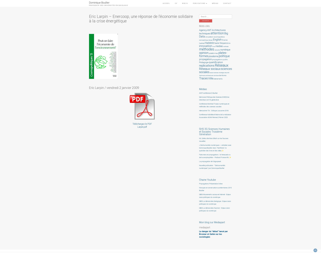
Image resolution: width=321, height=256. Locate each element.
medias (219, 46)
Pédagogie (204, 62)
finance (224, 40)
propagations (217, 59)
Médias (215, 3)
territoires (222, 75)
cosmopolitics (219, 37)
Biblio (185, 3)
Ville (210, 78)
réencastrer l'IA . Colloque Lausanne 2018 (213, 111)
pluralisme (213, 56)
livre (214, 46)
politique (224, 56)
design (211, 40)
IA (229, 43)
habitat (202, 43)
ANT (209, 30)
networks (217, 50)
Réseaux (221, 65)
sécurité (226, 72)
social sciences (214, 72)
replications (206, 65)
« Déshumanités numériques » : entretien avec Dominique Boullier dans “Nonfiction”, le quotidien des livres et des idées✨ (215, 148)
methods (226, 46)
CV (176, 3)
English (217, 39)
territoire (216, 75)
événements (218, 79)
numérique (225, 49)
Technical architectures (206, 75)
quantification (216, 62)
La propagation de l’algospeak (210, 161)
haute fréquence (221, 43)
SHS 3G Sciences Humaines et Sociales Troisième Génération (214, 132)
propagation (205, 59)
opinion (204, 53)
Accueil (166, 3)
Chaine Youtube (207, 179)
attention (217, 33)
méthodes (206, 49)
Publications (199, 3)
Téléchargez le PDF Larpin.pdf (142, 125)
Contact (227, 3)
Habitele (209, 42)
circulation (209, 37)
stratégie (221, 72)
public (225, 59)
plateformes (213, 53)
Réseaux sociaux (210, 69)
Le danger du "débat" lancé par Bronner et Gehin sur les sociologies (213, 234)
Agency (203, 30)
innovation (205, 46)
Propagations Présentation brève (210, 184)
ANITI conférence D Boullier (208, 93)
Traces (203, 78)
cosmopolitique (203, 40)
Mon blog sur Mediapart (212, 222)
